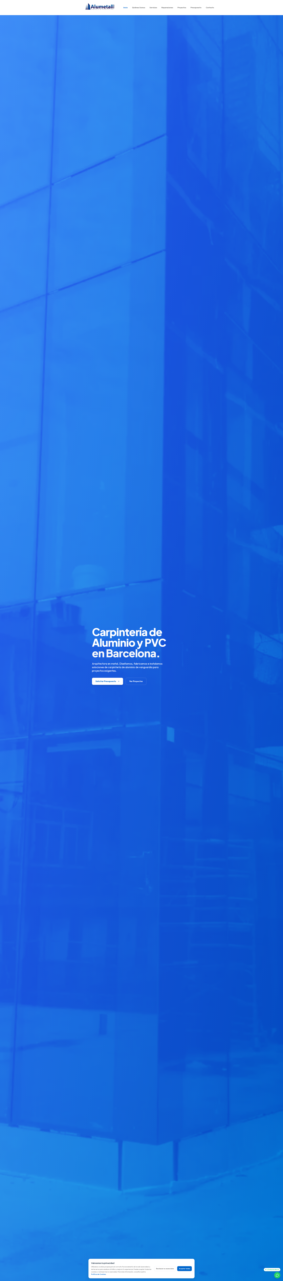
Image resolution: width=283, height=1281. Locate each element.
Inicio (125, 7)
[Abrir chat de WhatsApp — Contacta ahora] (277, 1275)
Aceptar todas (184, 1269)
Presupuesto (196, 7)
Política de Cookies (98, 1274)
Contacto (210, 7)
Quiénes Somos (138, 7)
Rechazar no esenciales (165, 1269)
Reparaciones (167, 7)
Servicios (153, 7)
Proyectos (182, 7)
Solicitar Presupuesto (106, 681)
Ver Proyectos (136, 681)
